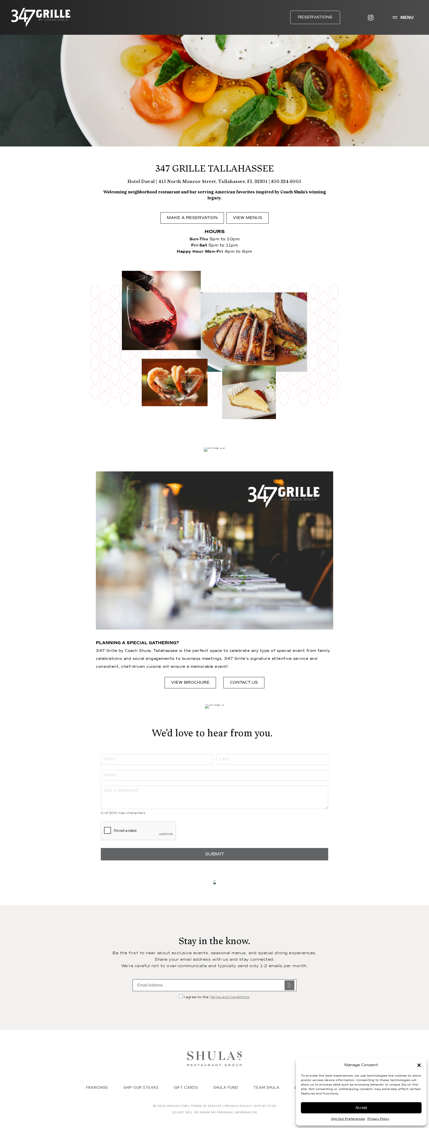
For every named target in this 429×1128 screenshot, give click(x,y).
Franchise (97, 1087)
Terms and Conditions (229, 997)
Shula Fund (225, 1087)
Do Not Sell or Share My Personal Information (214, 1112)
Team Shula (266, 1087)
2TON (271, 1106)
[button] (419, 1065)
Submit (289, 985)
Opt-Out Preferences (348, 1119)
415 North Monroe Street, (188, 181)
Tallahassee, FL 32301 (243, 181)
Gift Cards (186, 1087)
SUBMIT (214, 854)
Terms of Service (206, 1106)
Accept (361, 1107)
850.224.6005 (286, 181)
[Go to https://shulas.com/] (214, 1058)
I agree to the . (216, 997)
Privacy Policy (378, 1119)
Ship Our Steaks (141, 1087)
